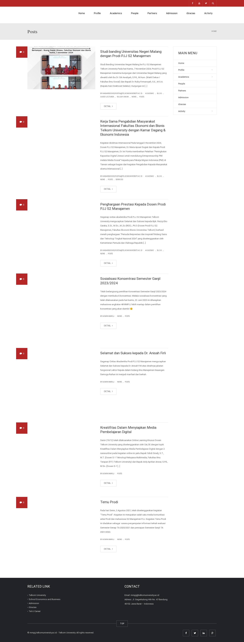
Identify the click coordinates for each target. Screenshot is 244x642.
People (134, 13)
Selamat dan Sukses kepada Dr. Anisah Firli (133, 353)
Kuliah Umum (123, 97)
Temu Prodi (109, 502)
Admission (171, 15)
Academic (149, 93)
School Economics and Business (44, 599)
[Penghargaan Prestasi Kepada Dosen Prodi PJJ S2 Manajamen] (61, 233)
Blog (159, 93)
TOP (122, 623)
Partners (152, 13)
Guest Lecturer (107, 97)
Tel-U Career (35, 611)
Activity (208, 13)
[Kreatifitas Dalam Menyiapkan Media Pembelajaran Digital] (61, 456)
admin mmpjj (108, 316)
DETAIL (107, 106)
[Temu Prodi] (61, 531)
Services (119, 179)
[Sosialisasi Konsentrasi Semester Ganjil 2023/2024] (61, 307)
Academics (116, 13)
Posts (141, 97)
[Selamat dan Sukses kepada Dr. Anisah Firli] (61, 382)
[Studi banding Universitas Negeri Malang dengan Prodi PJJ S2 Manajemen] (61, 67)
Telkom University (37, 595)
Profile (97, 13)
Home (82, 13)
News (134, 97)
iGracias (191, 13)
